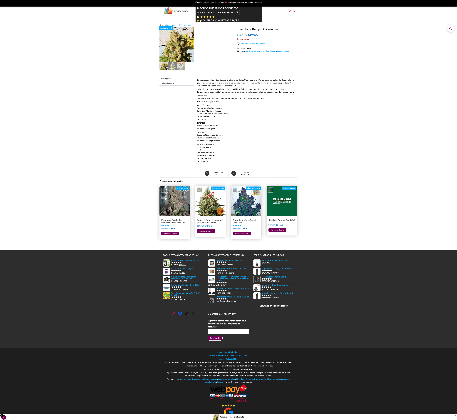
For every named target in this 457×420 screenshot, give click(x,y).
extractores (257, 379)
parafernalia (210, 382)
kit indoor (240, 379)
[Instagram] (237, 12)
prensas (285, 379)
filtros (248, 379)
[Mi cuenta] (293, 11)
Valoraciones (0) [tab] (167, 83)
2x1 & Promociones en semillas (257, 51)
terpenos (221, 382)
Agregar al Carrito (170, 233)
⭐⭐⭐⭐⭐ (207, 17)
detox (278, 379)
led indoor (205, 379)
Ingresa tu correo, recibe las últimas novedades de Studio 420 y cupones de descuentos (227, 323)
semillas (231, 379)
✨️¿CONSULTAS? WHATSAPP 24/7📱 (218, 20)
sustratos (222, 379)
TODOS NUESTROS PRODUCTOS (219, 8)
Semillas (170, 25)
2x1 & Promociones (183, 25)
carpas (214, 379)
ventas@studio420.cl (228, 359)
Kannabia (273, 51)
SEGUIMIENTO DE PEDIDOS (216, 12)
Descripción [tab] (166, 78)
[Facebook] (242, 12)
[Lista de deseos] (289, 11)
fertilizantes (269, 379)
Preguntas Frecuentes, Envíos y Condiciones (228, 355)
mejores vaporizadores (189, 379)
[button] (450, 28)
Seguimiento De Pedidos (228, 352)
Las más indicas (283, 51)
